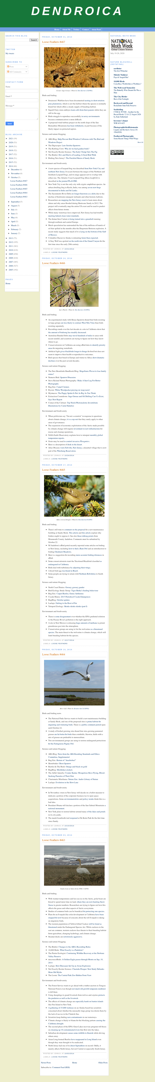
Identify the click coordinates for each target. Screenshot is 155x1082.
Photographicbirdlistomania (126, 127)
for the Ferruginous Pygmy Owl (61, 743)
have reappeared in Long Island (84, 1039)
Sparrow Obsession (68, 377)
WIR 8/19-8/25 (119, 123)
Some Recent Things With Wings (126, 138)
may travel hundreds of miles (80, 335)
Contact (85, 29)
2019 (11, 146)
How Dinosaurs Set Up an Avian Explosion (73, 965)
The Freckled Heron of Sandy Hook (80, 158)
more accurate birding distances (89, 555)
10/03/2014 (69, 1053)
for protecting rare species (93, 911)
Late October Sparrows (71, 145)
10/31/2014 (69, 249)
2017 (11, 154)
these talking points (85, 536)
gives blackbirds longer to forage (73, 351)
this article (86, 532)
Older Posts (103, 1062)
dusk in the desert (75, 444)
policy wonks (88, 799)
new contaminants (74, 1017)
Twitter (76, 29)
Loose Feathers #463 (18, 196)
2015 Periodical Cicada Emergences (75, 596)
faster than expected (90, 237)
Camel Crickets (63, 386)
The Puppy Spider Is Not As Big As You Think (77, 393)
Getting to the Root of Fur (66, 603)
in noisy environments (90, 116)
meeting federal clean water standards (63, 215)
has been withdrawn (75, 125)
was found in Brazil (70, 570)
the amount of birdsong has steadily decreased (67, 332)
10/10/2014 (69, 826)
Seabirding (118, 109)
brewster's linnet (121, 120)
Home (56, 29)
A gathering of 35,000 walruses (61, 1007)
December (15, 169)
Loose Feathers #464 (18, 192)
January (14, 233)
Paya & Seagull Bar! (121, 77)
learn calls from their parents (82, 109)
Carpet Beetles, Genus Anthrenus (70, 593)
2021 (11, 138)
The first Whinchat (120, 71)
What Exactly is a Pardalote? (71, 950)
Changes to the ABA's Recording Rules (75, 946)
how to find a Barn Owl (78, 548)
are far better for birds (63, 734)
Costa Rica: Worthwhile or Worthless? (127, 84)
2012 (11, 242)
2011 (11, 246)
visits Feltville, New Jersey (71, 447)
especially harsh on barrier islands (89, 1001)
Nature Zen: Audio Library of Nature (83, 779)
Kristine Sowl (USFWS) (81, 708)
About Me (66, 29)
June (13, 213)
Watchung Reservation (66, 450)
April (13, 221)
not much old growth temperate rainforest (89, 988)
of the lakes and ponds (96, 811)
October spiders (63, 600)
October (14, 177)
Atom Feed (96, 29)
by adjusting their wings (80, 567)
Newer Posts (46, 1062)
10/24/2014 (69, 455)
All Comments (15, 71)
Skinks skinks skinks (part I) (75, 606)
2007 (11, 261)
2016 (11, 158)
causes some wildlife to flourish (80, 1033)
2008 (11, 257)
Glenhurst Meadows (63, 551)
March (14, 225)
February (15, 229)
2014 (11, 166)
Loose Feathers (59, 252)
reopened (74, 818)
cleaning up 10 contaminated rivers (65, 1029)
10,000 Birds (119, 81)
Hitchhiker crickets (65, 769)
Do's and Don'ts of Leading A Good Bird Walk (77, 154)
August (14, 205)
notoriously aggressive (72, 936)
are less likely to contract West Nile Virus (78, 322)
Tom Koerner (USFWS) (85, 90)
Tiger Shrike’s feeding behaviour (84, 590)
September (15, 201)
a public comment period (91, 724)
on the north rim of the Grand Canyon (84, 241)
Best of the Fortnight (121, 99)
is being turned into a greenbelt (81, 219)
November (15, 173)
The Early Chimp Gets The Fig (84, 151)
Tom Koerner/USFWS (85, 520)
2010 (11, 250)
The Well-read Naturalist (124, 87)
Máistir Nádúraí (121, 74)
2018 (11, 150)
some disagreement (63, 616)
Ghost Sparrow (65, 763)
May (13, 217)
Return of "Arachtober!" (66, 760)
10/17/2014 (69, 640)
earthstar (118, 68)
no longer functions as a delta (84, 193)
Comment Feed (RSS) (61, 1067)
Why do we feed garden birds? (77, 148)
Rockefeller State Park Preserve (125, 105)
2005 (11, 269)
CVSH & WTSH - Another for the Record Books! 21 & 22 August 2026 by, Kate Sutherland (127, 114)
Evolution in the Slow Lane (67, 782)
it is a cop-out (72, 419)
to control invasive (76, 441)
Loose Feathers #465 (18, 188)
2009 (11, 254)
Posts (11, 66)
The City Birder (120, 96)
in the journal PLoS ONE (67, 181)
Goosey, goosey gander (74, 587)
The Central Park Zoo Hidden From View (74, 975)
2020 (11, 142)
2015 (11, 162)
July (13, 209)
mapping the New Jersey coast (73, 200)
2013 (11, 238)
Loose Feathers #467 (18, 180)
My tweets (10, 53)
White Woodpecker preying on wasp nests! (72, 390)
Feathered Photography (124, 135)
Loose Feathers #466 (18, 184)
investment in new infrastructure (87, 428)
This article (73, 532)
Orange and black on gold (76, 766)
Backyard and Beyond (123, 102)
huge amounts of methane (86, 622)
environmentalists (71, 799)
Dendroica (77, 11)
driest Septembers (77, 1045)
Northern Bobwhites (87, 573)
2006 (11, 265)
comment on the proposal (74, 529)
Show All (140, 142)
